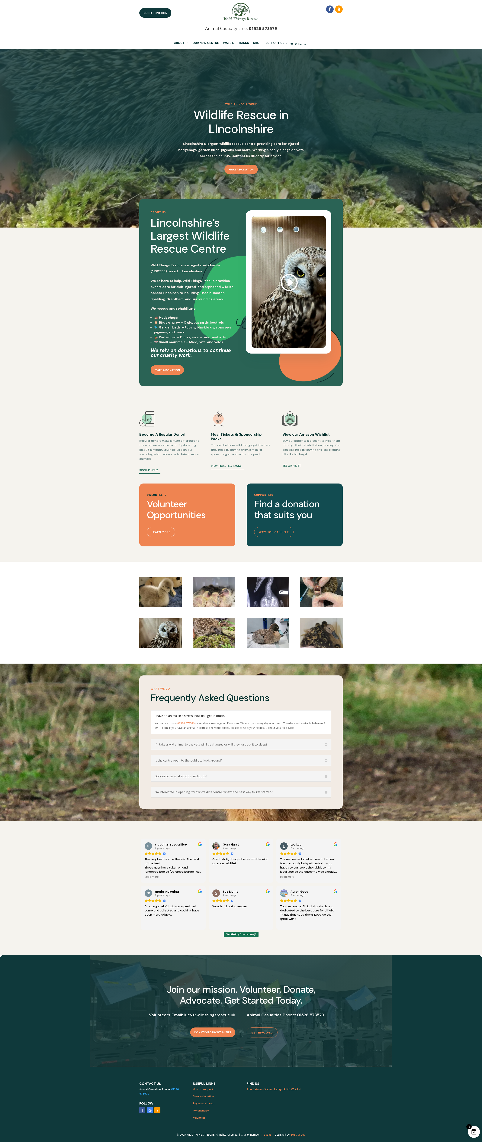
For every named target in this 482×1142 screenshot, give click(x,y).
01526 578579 (263, 28)
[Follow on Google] (150, 1110)
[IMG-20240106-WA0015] (214, 647)
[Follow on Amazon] (339, 9)
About (179, 43)
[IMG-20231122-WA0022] (160, 647)
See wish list (291, 465)
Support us (274, 43)
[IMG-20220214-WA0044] (268, 606)
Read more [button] (152, 877)
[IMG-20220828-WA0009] (321, 606)
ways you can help (274, 532)
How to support (203, 1089)
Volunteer (199, 1117)
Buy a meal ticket (204, 1103)
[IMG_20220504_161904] (214, 606)
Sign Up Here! (148, 470)
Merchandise (201, 1110)
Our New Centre (205, 43)
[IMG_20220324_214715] (160, 606)
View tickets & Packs (226, 465)
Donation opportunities (212, 1032)
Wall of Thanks (236, 43)
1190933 (266, 1134)
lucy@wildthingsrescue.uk (209, 1015)
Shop (257, 43)
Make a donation (241, 169)
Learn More (161, 532)
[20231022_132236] (268, 647)
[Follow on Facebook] (330, 9)
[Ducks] (321, 647)
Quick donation (155, 13)
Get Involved (262, 1032)
